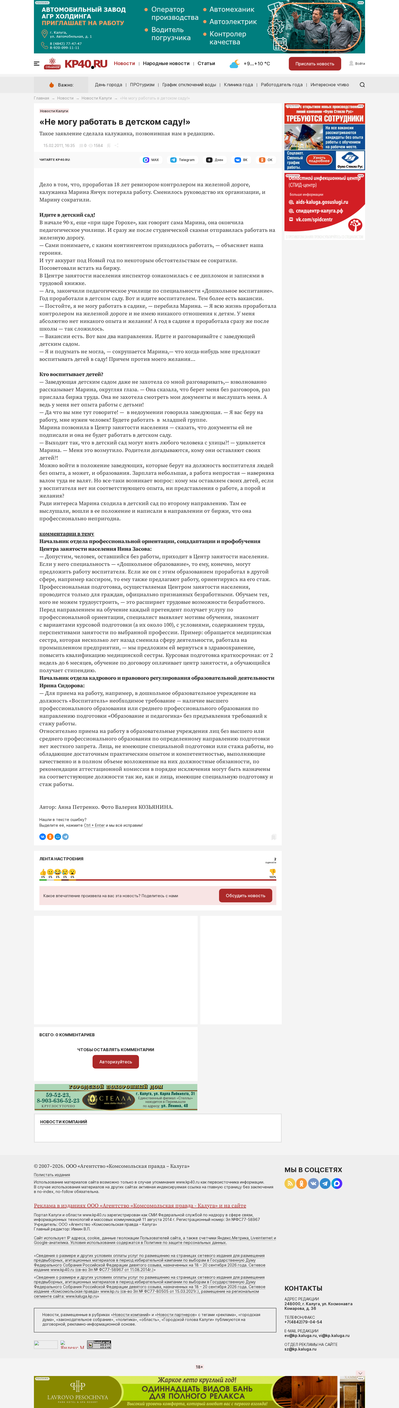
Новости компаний (63, 1122)
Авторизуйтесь (115, 1061)
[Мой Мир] (58, 836)
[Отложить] (108, 145)
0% (43, 877)
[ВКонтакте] (42, 836)
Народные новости (166, 63)
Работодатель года (282, 84)
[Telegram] (65, 836)
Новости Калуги (97, 98)
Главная (41, 98)
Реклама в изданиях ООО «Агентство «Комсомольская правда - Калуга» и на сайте (140, 1205)
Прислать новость (315, 63)
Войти (360, 64)
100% (273, 877)
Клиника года (238, 84)
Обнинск (52, 67)
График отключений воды (189, 84)
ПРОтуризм (142, 84)
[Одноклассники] (50, 836)
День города (108, 84)
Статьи (206, 63)
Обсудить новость (245, 895)
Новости (124, 63)
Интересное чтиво (330, 84)
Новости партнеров (176, 1314)
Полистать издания (52, 1174)
